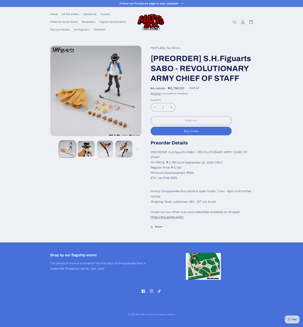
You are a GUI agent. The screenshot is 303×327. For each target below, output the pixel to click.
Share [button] (158, 226)
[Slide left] (54, 149)
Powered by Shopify (165, 314)
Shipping (156, 94)
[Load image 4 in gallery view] (123, 149)
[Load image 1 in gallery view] (67, 149)
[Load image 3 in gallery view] (105, 149)
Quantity (156, 100)
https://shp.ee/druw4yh (167, 217)
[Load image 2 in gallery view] (86, 149)
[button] (235, 22)
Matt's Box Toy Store (146, 314)
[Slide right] (137, 149)
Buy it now (191, 131)
